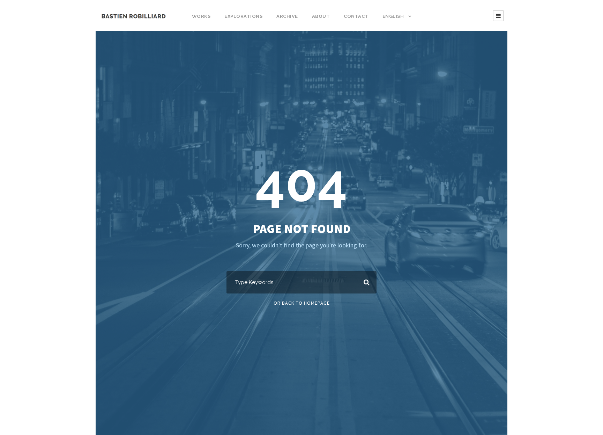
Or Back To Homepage (302, 303)
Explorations (243, 16)
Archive (287, 16)
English (393, 16)
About (321, 16)
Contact (356, 16)
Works (201, 16)
